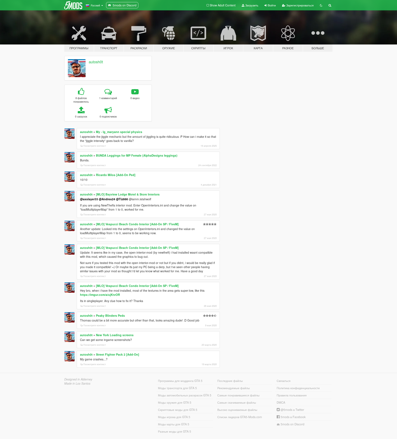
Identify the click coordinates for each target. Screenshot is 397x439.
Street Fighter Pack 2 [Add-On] (117, 354)
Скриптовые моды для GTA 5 (177, 410)
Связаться (284, 381)
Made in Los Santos (77, 383)
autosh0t (96, 61)
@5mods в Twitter (292, 410)
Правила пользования (292, 395)
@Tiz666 (122, 199)
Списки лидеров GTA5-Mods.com (239, 417)
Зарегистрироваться (299, 5)
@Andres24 (107, 199)
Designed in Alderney (78, 379)
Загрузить (251, 5)
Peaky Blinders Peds (110, 315)
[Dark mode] (321, 5)
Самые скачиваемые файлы (236, 402)
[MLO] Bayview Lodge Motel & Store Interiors (128, 194)
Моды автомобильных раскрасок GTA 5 (184, 395)
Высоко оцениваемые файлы (237, 410)
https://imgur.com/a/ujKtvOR (100, 295)
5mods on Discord (292, 424)
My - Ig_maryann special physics (119, 132)
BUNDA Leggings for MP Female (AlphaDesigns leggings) (136, 155)
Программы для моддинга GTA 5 (180, 381)
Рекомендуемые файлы (233, 388)
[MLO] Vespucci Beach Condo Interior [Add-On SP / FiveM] (137, 224)
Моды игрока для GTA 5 (174, 417)
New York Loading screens (115, 335)
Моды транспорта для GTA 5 (177, 388)
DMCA (281, 402)
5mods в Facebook (293, 417)
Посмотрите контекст (94, 145)
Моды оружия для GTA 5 (174, 402)
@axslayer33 (89, 199)
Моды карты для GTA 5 (173, 424)
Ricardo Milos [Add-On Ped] (115, 175)
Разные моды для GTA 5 (174, 431)
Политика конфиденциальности (298, 388)
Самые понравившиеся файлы (238, 395)
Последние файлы (230, 381)
